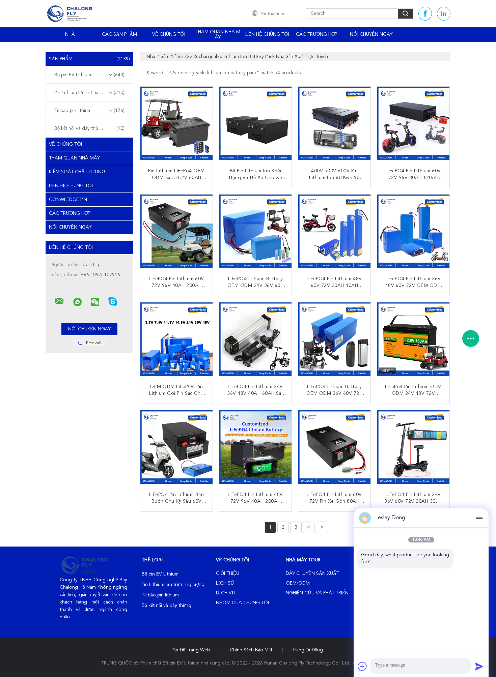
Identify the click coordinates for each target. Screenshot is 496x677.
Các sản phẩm (119, 34)
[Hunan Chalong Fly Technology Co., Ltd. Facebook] (425, 14)
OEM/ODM (298, 583)
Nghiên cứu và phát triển (317, 593)
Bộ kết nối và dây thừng (89, 128)
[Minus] (479, 518)
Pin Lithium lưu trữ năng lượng (89, 92)
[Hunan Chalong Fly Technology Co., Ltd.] (59, 301)
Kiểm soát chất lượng (77, 172)
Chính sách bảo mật (251, 650)
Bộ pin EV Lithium (89, 74)
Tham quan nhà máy (217, 34)
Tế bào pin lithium (89, 110)
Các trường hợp (316, 34)
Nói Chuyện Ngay (371, 34)
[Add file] (362, 666)
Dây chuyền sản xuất (312, 573)
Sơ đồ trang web (191, 650)
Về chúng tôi (168, 34)
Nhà (70, 34)
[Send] (479, 666)
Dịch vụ (225, 593)
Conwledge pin (68, 199)
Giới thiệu (227, 573)
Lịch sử (225, 583)
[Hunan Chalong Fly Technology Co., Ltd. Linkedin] (443, 14)
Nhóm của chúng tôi (242, 602)
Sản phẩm (89, 59)
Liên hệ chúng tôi (267, 34)
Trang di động (307, 650)
